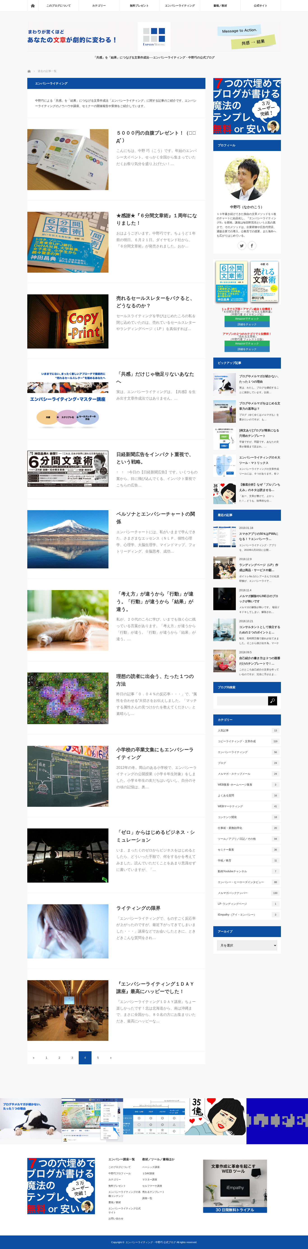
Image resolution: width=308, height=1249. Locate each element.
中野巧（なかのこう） (247, 207)
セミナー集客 (247, 849)
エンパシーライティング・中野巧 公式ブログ (151, 1242)
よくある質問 (247, 795)
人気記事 (247, 730)
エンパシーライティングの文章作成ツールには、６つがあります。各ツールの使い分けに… (259, 474)
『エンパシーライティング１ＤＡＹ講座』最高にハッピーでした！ (155, 987)
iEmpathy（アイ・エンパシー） (247, 914)
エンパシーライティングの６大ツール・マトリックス (259, 460)
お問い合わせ (115, 1218)
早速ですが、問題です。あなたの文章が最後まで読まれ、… (259, 444)
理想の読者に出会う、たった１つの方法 (155, 680)
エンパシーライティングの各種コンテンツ (124, 1194)
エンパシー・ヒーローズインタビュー (247, 882)
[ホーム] (32, 5)
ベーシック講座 (151, 1167)
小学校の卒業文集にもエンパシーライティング (155, 753)
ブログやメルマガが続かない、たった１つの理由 (259, 378)
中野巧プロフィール (119, 1173)
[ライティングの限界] (67, 931)
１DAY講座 (148, 1173)
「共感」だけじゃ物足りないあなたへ (155, 377)
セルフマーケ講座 (152, 1185)
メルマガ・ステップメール (247, 773)
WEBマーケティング (247, 806)
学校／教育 (247, 860)
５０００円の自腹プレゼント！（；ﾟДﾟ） (156, 136)
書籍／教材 (220, 5)
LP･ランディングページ (247, 903)
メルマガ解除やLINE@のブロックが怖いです (258, 598)
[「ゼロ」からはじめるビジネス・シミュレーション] (67, 855)
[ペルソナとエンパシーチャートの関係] (67, 539)
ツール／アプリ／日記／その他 (247, 838)
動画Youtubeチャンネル (247, 871)
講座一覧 (147, 1198)
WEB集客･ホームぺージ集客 (247, 784)
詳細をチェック (247, 324)
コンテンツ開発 (247, 817)
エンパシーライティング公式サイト (124, 1210)
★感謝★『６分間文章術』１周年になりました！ (156, 219)
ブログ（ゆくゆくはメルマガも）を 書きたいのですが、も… (259, 417)
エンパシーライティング (180, 5)
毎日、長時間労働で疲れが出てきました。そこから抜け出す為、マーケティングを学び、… (259, 643)
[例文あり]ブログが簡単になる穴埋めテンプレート (259, 433)
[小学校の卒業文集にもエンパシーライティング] (67, 776)
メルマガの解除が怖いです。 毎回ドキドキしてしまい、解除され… (259, 609)
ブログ (247, 763)
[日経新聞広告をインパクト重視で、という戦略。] (67, 469)
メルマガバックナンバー (247, 893)
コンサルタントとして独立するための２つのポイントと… (259, 629)
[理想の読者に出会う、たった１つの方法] (67, 698)
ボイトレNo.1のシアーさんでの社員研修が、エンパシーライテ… (259, 578)
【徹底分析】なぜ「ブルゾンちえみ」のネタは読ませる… (259, 487)
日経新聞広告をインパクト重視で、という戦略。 (155, 458)
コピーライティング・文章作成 (247, 741)
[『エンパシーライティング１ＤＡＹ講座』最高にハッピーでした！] (67, 1010)
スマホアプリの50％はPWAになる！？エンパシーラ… (258, 536)
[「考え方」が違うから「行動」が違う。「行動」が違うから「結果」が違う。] (67, 620)
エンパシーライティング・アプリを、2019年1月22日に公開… (257, 547)
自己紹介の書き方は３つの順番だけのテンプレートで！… (259, 660)
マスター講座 (149, 1179)
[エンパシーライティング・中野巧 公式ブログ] (154, 51)
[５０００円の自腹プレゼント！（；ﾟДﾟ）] (67, 159)
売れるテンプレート (153, 1192)
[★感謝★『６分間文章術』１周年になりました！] (67, 242)
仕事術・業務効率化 (247, 828)
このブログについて (58, 5)
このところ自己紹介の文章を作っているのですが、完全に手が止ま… (259, 672)
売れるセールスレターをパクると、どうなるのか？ (155, 301)
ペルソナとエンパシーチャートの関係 (155, 517)
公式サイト (260, 5)
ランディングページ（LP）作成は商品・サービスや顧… (258, 567)
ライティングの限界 (138, 908)
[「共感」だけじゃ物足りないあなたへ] (67, 399)
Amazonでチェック (247, 318)
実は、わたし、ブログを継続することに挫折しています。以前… (259, 390)
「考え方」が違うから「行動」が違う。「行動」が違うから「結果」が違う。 (154, 601)
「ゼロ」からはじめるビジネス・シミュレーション (155, 836)
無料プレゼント (139, 5)
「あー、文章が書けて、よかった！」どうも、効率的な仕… (256, 498)
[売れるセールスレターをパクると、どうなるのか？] (67, 321)
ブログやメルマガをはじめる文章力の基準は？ (259, 406)
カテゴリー (99, 5)
